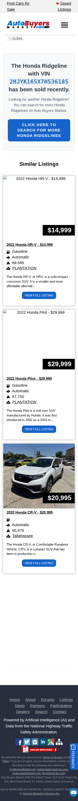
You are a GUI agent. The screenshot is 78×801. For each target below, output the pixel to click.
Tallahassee (22, 536)
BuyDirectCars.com (53, 773)
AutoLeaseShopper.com (27, 773)
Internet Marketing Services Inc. (41, 793)
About (30, 700)
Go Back (17, 38)
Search (41, 712)
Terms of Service (52, 757)
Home (15, 700)
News (20, 706)
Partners (37, 706)
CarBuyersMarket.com (23, 769)
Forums (47, 700)
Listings (66, 700)
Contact (59, 712)
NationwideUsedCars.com (52, 769)
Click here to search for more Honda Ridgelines (39, 130)
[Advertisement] (39, 625)
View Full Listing (39, 295)
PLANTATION (24, 268)
